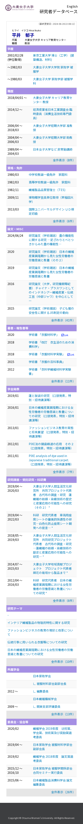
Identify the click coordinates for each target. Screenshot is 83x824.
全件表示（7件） (64, 472)
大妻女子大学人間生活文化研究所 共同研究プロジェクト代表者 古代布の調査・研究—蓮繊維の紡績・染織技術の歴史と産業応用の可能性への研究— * (52, 546)
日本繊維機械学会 (45, 699)
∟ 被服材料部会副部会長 (49, 683)
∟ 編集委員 (41, 691)
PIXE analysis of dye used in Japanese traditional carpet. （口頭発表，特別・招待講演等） (51, 460)
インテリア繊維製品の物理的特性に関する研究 (38, 622)
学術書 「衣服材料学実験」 (47, 354)
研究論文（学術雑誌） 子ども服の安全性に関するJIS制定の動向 (51, 310)
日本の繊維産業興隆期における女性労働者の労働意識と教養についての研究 (40, 652)
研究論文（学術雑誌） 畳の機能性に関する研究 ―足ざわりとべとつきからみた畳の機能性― (51, 239)
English (72, 6)
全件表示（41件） (63, 320)
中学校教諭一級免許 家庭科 (48, 174)
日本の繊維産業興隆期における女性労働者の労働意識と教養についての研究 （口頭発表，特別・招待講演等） (51, 413)
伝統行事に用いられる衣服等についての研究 (37, 642)
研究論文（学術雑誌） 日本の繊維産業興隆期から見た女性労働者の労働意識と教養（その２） (51, 255)
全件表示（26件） (63, 792)
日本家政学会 (42, 676)
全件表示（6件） (64, 221)
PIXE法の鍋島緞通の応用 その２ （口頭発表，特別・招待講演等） (51, 446)
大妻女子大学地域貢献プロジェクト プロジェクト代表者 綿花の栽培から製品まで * (54, 568)
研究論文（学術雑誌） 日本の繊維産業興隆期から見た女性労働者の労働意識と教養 (51, 272)
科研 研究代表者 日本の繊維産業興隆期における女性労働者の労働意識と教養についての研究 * (52, 586)
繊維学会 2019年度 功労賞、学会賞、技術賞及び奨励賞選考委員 (53, 732)
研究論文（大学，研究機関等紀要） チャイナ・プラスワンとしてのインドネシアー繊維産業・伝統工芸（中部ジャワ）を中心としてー (51, 292)
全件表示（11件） (63, 381)
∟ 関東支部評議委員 (46, 706)
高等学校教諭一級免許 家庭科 (49, 182)
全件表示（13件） (63, 714)
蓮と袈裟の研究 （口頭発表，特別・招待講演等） (50, 397)
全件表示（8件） (64, 160)
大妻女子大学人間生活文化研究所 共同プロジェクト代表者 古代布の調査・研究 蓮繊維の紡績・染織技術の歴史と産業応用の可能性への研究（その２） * (52, 497)
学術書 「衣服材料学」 (44, 334)
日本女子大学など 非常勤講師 (52, 149)
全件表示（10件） (63, 661)
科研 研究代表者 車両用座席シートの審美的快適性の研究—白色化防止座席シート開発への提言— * (52, 521)
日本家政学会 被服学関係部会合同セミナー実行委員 (52, 770)
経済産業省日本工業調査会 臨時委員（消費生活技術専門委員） (52, 113)
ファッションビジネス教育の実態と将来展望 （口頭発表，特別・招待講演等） (51, 432)
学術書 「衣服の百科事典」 (47, 362)
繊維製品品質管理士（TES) (47, 190)
